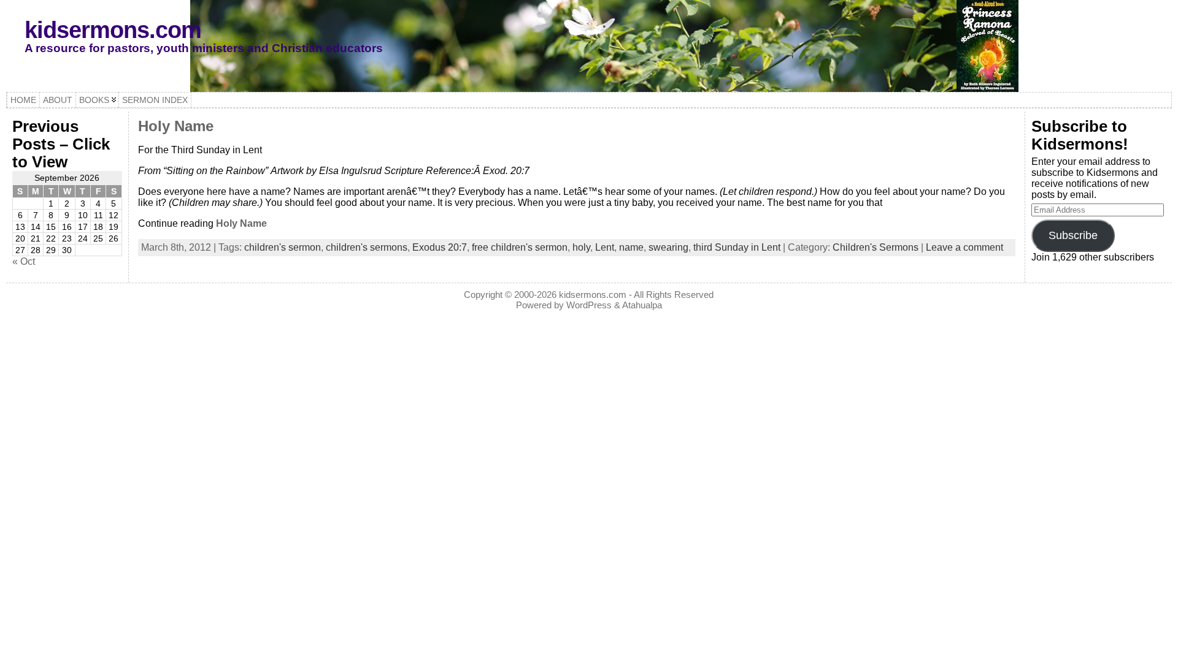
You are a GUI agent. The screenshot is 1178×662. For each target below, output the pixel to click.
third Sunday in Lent (736, 247)
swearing (668, 247)
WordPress (589, 305)
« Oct (23, 261)
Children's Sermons (875, 247)
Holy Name (176, 126)
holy (581, 247)
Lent (604, 247)
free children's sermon (520, 247)
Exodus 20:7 (439, 247)
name (631, 247)
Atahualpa (642, 305)
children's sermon (282, 247)
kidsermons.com (113, 30)
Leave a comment (964, 247)
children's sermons (366, 247)
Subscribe (1073, 235)
